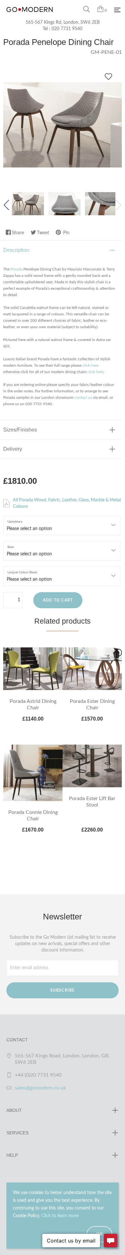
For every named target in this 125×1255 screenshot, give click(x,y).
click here (90, 365)
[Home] (29, 16)
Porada (16, 269)
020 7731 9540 (67, 29)
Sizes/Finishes (20, 429)
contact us (83, 397)
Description (16, 250)
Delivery (12, 449)
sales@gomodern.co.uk (40, 1087)
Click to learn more (60, 1216)
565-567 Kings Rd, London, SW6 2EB (63, 22)
